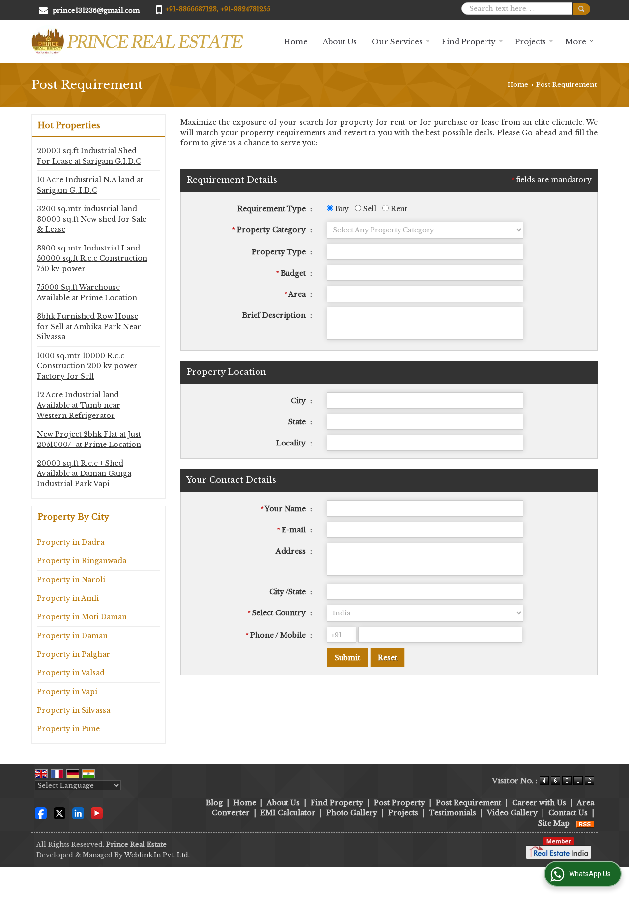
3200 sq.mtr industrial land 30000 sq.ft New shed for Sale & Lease (91, 219)
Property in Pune (68, 728)
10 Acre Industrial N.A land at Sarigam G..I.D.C (90, 185)
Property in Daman (72, 635)
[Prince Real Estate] (137, 41)
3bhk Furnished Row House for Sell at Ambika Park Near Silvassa (89, 326)
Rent (398, 208)
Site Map (554, 823)
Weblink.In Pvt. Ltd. (157, 855)
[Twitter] (59, 812)
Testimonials (452, 812)
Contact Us (568, 812)
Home (296, 41)
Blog (214, 802)
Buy (341, 208)
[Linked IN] (78, 812)
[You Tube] (97, 812)
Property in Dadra (70, 542)
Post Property (399, 802)
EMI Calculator (287, 812)
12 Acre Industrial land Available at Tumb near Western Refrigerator (78, 405)
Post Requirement (468, 802)
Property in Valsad (71, 672)
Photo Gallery (351, 812)
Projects (530, 41)
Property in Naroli (71, 579)
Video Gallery (512, 812)
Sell (368, 208)
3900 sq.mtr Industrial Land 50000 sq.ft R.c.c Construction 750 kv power (92, 258)
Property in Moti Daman (82, 616)
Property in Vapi (67, 691)
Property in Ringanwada (81, 560)
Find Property (469, 41)
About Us (340, 41)
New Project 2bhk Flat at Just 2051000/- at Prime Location (89, 439)
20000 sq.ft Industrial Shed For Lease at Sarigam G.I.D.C (89, 156)
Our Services (397, 41)
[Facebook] (41, 812)
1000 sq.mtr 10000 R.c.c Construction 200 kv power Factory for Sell (87, 366)
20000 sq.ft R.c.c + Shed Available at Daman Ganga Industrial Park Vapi (84, 473)
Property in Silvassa (73, 710)
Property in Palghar (73, 654)
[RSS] (585, 823)
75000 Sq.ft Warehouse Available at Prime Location (87, 292)
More (575, 41)
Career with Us (539, 802)
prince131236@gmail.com (96, 10)
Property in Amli (68, 598)
